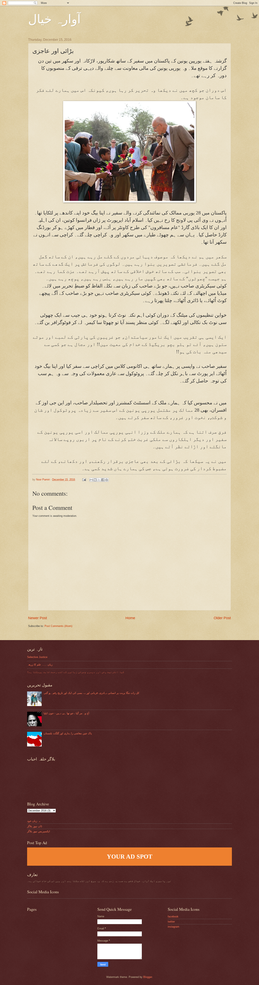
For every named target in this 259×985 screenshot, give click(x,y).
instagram (173, 926)
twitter (171, 921)
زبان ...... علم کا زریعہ (39, 664)
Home (130, 618)
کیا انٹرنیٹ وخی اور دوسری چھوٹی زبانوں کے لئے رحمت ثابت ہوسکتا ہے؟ (75, 672)
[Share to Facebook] (103, 480)
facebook (173, 916)
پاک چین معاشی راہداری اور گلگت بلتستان (68, 733)
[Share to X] (99, 480)
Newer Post (37, 618)
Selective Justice (37, 657)
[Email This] (91, 480)
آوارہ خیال (54, 19)
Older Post (222, 618)
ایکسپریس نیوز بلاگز (38, 831)
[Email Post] (84, 479)
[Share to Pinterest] (107, 480)
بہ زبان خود (33, 820)
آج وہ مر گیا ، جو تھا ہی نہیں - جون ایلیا (66, 713)
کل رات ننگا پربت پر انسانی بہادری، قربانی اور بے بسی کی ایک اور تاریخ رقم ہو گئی (91, 692)
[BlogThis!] (95, 480)
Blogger (147, 977)
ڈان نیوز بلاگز (34, 826)
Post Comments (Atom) (58, 626)
